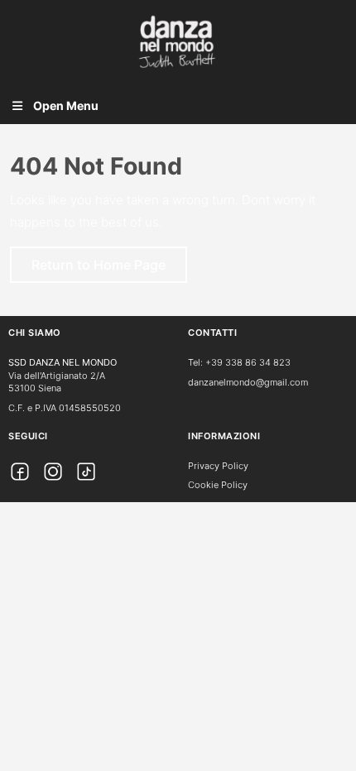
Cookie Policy (218, 485)
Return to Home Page (109, 269)
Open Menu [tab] (66, 107)
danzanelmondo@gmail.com (248, 382)
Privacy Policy (218, 466)
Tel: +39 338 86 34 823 (239, 362)
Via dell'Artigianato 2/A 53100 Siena (56, 382)
